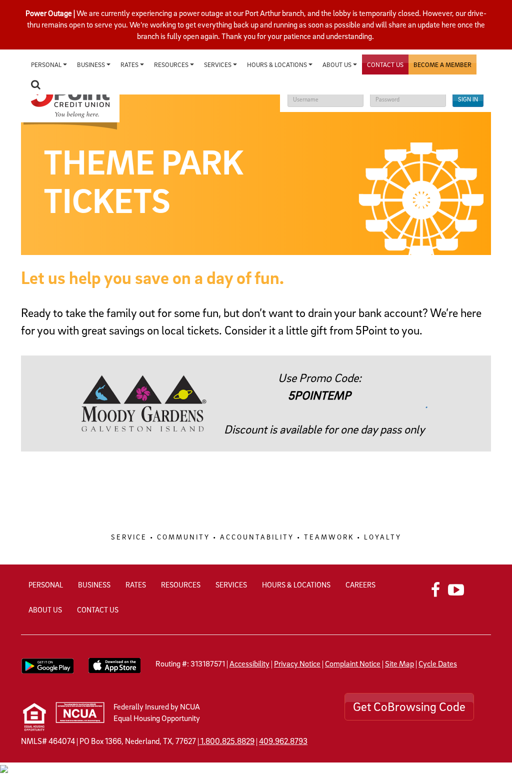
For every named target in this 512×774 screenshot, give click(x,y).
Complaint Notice (352, 663)
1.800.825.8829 (227, 741)
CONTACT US (97, 609)
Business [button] (91, 64)
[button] (36, 84)
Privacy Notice (297, 663)
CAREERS (361, 584)
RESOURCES (180, 584)
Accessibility (250, 663)
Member (443, 64)
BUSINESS (94, 584)
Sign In (468, 99)
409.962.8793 (283, 741)
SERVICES (231, 584)
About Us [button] (337, 64)
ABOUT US (45, 609)
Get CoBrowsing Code (409, 706)
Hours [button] (277, 64)
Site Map (399, 663)
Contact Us (385, 64)
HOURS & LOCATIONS (296, 584)
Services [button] (218, 64)
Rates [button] (130, 64)
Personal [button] (47, 64)
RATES (136, 584)
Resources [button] (172, 64)
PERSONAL (45, 584)
